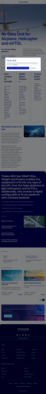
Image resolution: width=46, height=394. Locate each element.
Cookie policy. (15, 64)
